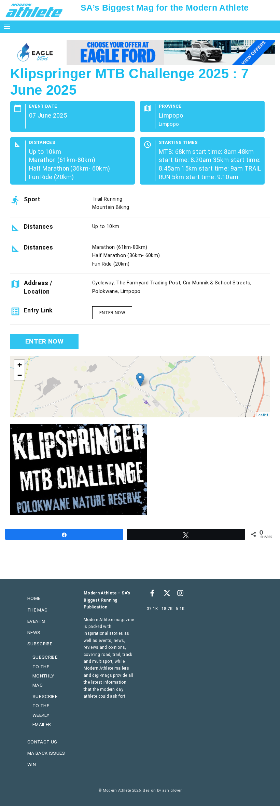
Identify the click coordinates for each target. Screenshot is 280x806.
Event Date (43, 106)
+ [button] (19, 365)
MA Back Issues (46, 753)
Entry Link (38, 310)
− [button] (19, 375)
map (139, 386)
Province (170, 106)
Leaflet (262, 414)
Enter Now (112, 312)
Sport (32, 199)
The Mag (37, 610)
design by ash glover (162, 790)
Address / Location (38, 287)
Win (31, 764)
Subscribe (39, 643)
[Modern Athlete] (34, 10)
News (33, 632)
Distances (42, 142)
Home (33, 598)
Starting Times (178, 142)
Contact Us (42, 741)
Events (36, 621)
